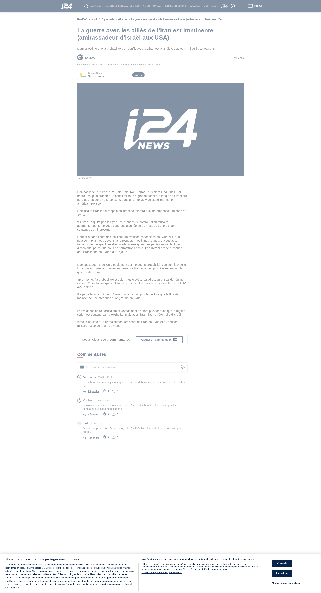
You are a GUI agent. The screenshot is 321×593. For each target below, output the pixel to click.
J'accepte (282, 563)
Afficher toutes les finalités (286, 583)
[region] (160, 573)
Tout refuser (282, 573)
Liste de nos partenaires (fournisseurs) (162, 572)
